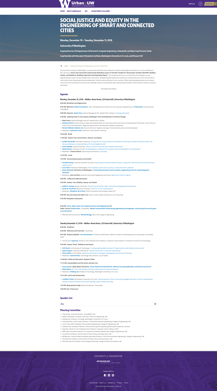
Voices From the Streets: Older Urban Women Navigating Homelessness (112, 186)
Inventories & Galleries (100, 11)
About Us (103, 383)
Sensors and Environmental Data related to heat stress (104, 147)
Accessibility (93, 383)
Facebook (105, 375)
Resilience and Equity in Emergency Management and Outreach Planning (106, 253)
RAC (86, 11)
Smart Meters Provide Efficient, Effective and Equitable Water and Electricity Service (120, 267)
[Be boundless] (108, 362)
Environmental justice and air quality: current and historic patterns (110, 168)
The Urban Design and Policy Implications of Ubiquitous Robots (96, 269)
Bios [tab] (62, 304)
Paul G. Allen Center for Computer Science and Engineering (88, 206)
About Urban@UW (74, 11)
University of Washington (108, 356)
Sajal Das (74, 241)
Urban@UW (77, 4)
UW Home (192, 4)
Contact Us (111, 383)
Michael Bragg (86, 215)
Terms (126, 383)
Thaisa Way (138, 107)
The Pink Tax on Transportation (101, 189)
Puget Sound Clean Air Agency (121, 175)
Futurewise (103, 151)
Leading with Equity (122, 113)
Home (62, 11)
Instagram (113, 375)
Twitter (109, 375)
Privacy (119, 383)
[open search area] (200, 4)
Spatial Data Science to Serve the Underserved (105, 251)
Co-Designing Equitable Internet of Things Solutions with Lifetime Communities (117, 248)
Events (66, 66)
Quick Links (209, 4)
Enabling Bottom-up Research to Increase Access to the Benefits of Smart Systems (113, 149)
